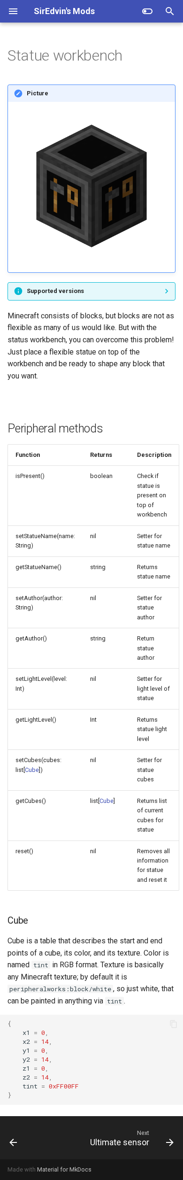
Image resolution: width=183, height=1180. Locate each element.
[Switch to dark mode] (147, 11)
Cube (32, 769)
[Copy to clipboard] (173, 1024)
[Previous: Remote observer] (13, 1137)
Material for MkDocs (64, 1169)
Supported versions (55, 290)
